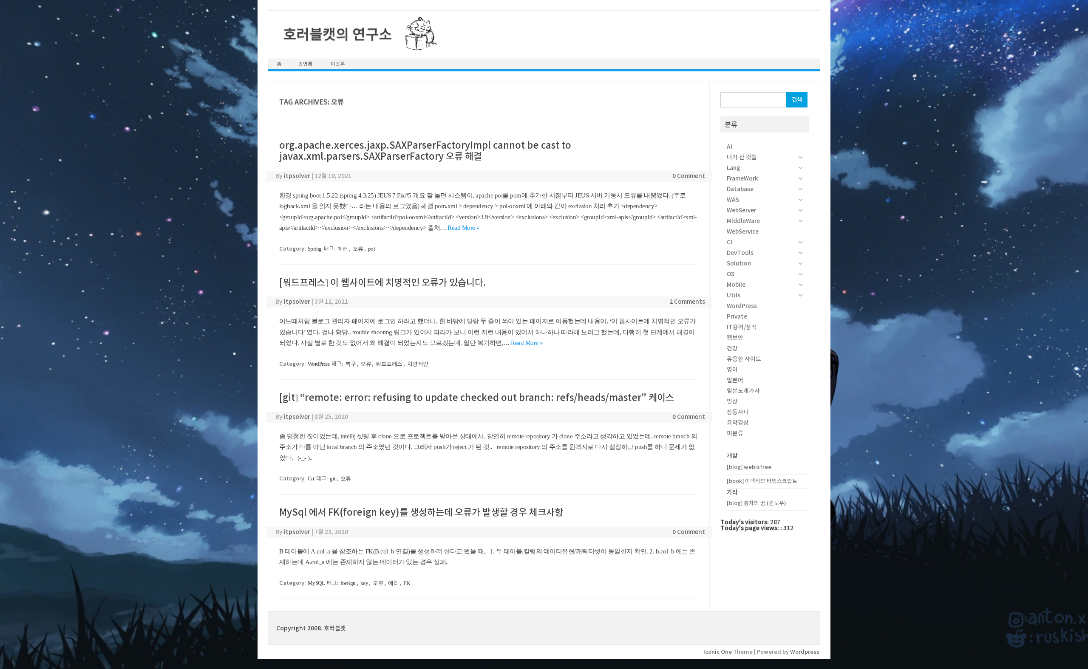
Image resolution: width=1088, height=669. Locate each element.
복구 (350, 364)
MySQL (316, 583)
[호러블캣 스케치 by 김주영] (417, 45)
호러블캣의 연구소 (337, 34)
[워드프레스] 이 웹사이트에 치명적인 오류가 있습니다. (382, 282)
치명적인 (417, 364)
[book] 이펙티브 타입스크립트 (762, 481)
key (364, 583)
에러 (342, 249)
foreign (348, 583)
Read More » (464, 227)
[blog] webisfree (749, 467)
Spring (315, 249)
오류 (358, 249)
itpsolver (297, 176)
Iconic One (717, 651)
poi (371, 249)
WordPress (319, 364)
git (333, 478)
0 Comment (688, 176)
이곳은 (338, 64)
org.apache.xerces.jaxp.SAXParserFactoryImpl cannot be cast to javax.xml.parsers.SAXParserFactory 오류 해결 (425, 150)
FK (406, 583)
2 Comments (687, 301)
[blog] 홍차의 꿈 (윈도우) (756, 503)
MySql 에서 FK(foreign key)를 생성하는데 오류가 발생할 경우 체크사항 (421, 512)
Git (311, 478)
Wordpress (804, 651)
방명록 (305, 64)
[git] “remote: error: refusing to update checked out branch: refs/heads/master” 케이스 (476, 398)
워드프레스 (389, 364)
